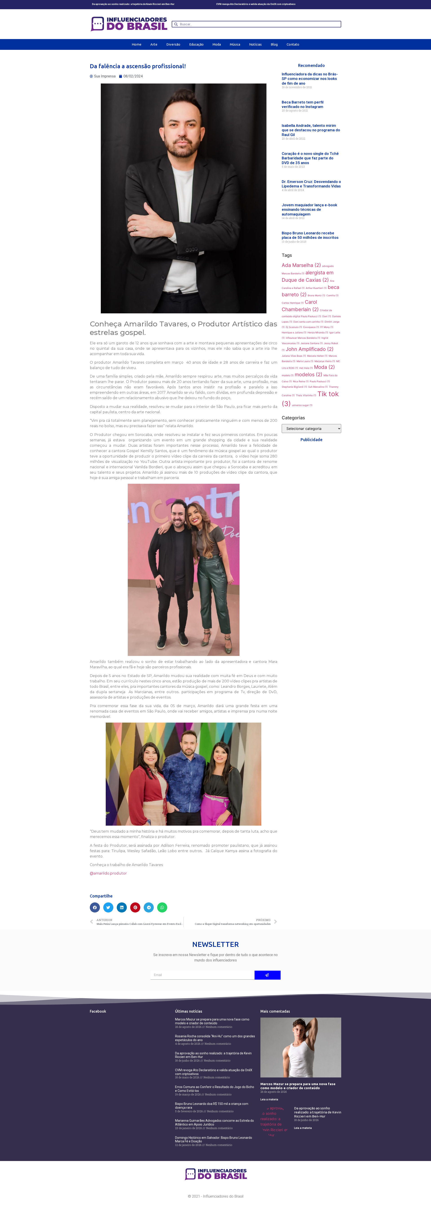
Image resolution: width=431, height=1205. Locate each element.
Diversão (173, 44)
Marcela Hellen (317, 355)
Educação (196, 44)
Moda (217, 44)
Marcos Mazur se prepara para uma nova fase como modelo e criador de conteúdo (212, 1021)
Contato (293, 44)
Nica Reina (301, 381)
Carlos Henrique (293, 302)
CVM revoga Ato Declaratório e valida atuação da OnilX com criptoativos (255, 4)
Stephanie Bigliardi (294, 386)
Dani (326, 316)
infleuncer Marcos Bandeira (303, 337)
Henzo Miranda (318, 332)
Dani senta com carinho (308, 321)
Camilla (332, 295)
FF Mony (326, 327)
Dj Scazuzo (294, 327)
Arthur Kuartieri (316, 288)
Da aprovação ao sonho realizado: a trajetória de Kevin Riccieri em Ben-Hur (133, 4)
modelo (288, 375)
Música (235, 44)
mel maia (306, 368)
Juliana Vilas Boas (294, 355)
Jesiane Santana (312, 343)
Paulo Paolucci (320, 381)
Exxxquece (311, 327)
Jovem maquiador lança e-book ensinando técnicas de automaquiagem (309, 209)
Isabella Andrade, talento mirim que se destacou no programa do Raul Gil (311, 130)
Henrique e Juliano (294, 332)
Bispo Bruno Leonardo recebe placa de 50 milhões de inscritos (310, 235)
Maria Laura (305, 361)
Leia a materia (269, 1099)
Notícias (255, 44)
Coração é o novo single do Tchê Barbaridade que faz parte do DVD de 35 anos (310, 158)
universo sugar (302, 405)
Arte (153, 44)
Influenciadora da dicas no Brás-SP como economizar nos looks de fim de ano (310, 79)
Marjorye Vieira (324, 361)
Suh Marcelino (318, 386)
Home (136, 44)
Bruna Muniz (316, 295)
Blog (274, 44)
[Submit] (268, 975)
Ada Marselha (301, 265)
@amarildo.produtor (108, 873)
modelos (308, 374)
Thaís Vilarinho (306, 395)
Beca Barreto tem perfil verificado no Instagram (302, 104)
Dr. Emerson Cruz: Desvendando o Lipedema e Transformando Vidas (311, 183)
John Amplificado (310, 349)
